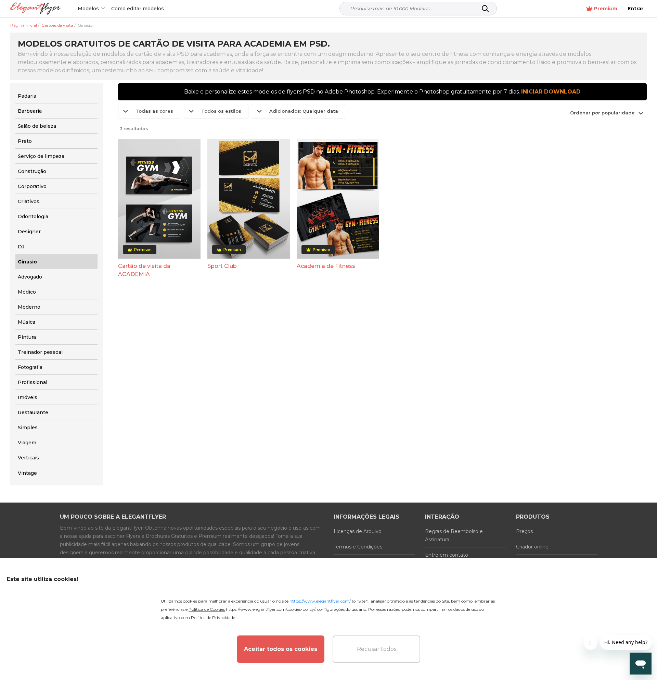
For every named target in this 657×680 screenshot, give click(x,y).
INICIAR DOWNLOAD (551, 91)
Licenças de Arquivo (358, 531)
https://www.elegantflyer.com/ (320, 601)
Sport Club (222, 266)
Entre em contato (446, 555)
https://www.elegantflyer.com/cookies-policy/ (270, 609)
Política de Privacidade (213, 617)
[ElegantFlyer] (35, 8)
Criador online (532, 547)
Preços (524, 531)
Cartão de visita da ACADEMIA (144, 270)
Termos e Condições (358, 547)
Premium (605, 8)
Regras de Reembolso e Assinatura (454, 535)
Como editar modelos (137, 8)
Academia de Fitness (326, 266)
